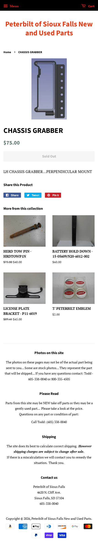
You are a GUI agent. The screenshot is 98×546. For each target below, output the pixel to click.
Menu (14, 6)
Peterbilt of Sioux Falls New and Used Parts (49, 28)
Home (7, 52)
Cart (91, 6)
